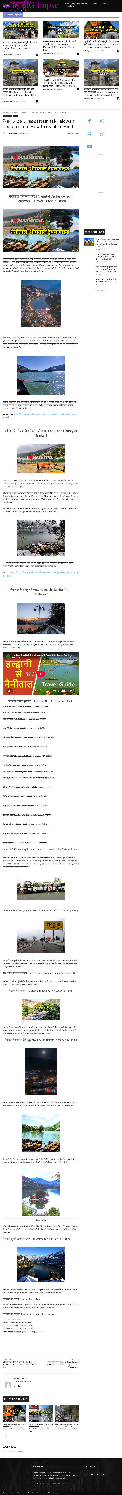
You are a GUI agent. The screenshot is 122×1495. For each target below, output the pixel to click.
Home (5, 112)
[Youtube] (89, 147)
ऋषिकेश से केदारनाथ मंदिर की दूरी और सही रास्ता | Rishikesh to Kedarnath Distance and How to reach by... (101, 92)
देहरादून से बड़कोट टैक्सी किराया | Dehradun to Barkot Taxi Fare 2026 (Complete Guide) (106, 257)
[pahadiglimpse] (4, 133)
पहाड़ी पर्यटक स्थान (13, 112)
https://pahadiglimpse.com (22, 1381)
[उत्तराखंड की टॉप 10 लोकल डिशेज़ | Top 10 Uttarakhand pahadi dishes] (89, 282)
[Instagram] (19, 1386)
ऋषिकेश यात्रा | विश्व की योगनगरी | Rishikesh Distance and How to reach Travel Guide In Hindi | (19, 1364)
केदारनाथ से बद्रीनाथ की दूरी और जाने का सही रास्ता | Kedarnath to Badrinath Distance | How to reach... (20, 47)
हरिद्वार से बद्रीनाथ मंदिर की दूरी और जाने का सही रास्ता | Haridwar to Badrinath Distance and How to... (60, 82)
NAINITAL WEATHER (11, 1319)
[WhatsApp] (35, 139)
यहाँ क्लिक (27, 1325)
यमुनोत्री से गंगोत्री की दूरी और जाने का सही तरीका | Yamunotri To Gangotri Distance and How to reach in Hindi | (14, 1427)
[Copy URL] (41, 139)
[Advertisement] (101, 170)
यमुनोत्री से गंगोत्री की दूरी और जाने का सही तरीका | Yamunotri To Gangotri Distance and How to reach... (101, 44)
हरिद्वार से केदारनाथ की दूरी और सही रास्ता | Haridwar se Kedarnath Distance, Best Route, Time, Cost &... (19, 93)
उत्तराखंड (16, 116)
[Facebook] (19, 139)
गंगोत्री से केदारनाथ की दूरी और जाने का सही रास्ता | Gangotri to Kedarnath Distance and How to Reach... (59, 46)
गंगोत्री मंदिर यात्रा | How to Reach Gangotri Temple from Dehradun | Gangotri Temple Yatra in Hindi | (62, 1364)
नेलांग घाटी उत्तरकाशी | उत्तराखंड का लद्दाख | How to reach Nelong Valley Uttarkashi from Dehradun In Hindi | (67, 1427)
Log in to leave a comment (13, 1451)
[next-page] (7, 1436)
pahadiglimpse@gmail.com (53, 1483)
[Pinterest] (30, 139)
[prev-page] (4, 1436)
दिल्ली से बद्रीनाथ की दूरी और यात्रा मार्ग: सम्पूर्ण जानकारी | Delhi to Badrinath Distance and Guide (106, 269)
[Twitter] (24, 139)
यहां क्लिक (38, 1332)
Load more (100, 291)
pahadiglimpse (7, 54)
